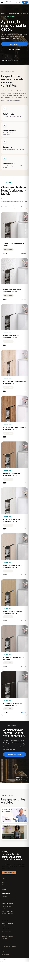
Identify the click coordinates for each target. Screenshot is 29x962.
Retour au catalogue (14, 49)
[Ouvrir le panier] (16, 2)
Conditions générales (6, 949)
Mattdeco (4, 889)
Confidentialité (5, 951)
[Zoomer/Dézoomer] (0, 959)
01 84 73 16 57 (6, 928)
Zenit (3, 884)
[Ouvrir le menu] (2, 2)
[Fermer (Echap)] (5, 959)
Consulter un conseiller (7, 923)
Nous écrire (4, 938)
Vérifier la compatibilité (7, 911)
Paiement (4, 915)
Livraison (4, 934)
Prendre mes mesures (7, 909)
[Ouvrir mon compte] (19, 2)
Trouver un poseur (6, 931)
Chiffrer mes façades (9, 872)
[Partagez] (4, 959)
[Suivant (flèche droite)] (2, 961)
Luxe (3, 882)
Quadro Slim (5, 899)
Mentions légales (5, 954)
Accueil (3, 13)
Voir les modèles (14, 44)
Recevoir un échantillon (14, 754)
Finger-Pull (4, 896)
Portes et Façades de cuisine (12, 13)
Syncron (4, 886)
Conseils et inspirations (7, 936)
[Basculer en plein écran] (2, 959)
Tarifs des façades (6, 906)
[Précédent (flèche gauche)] (0, 961)
